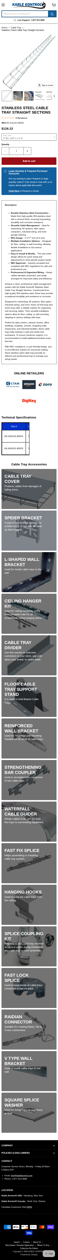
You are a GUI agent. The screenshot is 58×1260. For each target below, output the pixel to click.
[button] (7, 96)
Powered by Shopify (29, 1254)
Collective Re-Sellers (29, 1248)
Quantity (5, 144)
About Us (37, 1242)
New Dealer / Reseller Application (19, 1245)
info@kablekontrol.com (21, 1175)
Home (4, 27)
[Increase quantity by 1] (27, 151)
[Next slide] (54, 95)
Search (17, 1242)
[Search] (52, 14)
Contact (26, 1242)
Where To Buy (43, 1245)
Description (11, 205)
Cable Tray (16, 27)
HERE (29, 1207)
